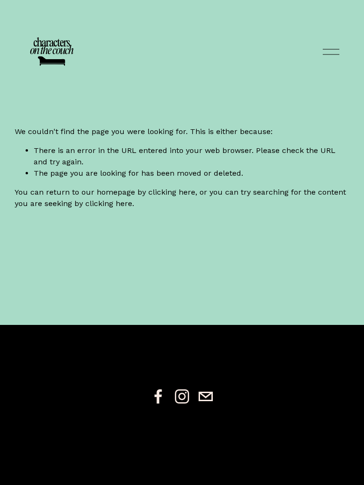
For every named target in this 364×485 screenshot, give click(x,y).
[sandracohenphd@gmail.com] (205, 396)
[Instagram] (182, 396)
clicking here (171, 192)
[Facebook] (158, 396)
